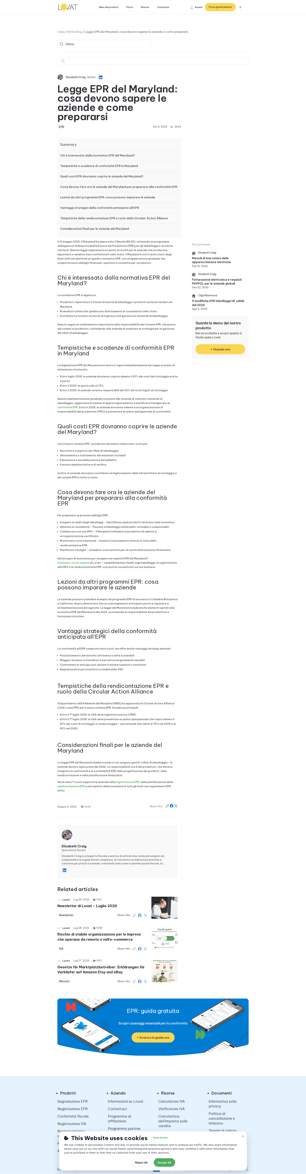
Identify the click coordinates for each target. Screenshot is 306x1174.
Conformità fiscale (73, 1116)
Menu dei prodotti (108, 7)
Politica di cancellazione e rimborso (222, 1118)
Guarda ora (221, 349)
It (240, 7)
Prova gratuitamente (220, 7)
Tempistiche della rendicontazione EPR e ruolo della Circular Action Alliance (114, 218)
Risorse (145, 7)
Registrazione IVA (71, 1123)
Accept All (164, 1162)
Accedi (198, 7)
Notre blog (74, 32)
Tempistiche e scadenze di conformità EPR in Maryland (99, 166)
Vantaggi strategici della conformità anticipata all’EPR (99, 208)
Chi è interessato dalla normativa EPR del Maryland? (97, 155)
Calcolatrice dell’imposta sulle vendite (173, 1121)
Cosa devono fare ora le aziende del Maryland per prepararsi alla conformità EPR (118, 187)
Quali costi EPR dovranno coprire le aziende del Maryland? (101, 176)
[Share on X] (176, 806)
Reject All (141, 1162)
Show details (160, 1137)
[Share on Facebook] (172, 806)
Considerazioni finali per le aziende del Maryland (94, 228)
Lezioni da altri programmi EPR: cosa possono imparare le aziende (107, 197)
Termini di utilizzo (223, 1130)
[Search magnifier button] (61, 44)
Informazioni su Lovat (125, 1101)
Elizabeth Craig (76, 77)
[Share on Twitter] (145, 915)
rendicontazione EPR (71, 786)
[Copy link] (168, 806)
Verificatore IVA (171, 1109)
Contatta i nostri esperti (73, 562)
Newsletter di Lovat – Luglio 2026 (87, 906)
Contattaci (163, 7)
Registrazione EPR (72, 1109)
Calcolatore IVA (171, 1101)
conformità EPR (67, 407)
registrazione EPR (127, 782)
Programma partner (124, 1128)
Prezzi (129, 7)
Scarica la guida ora (154, 1038)
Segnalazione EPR (72, 1101)
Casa (60, 32)
